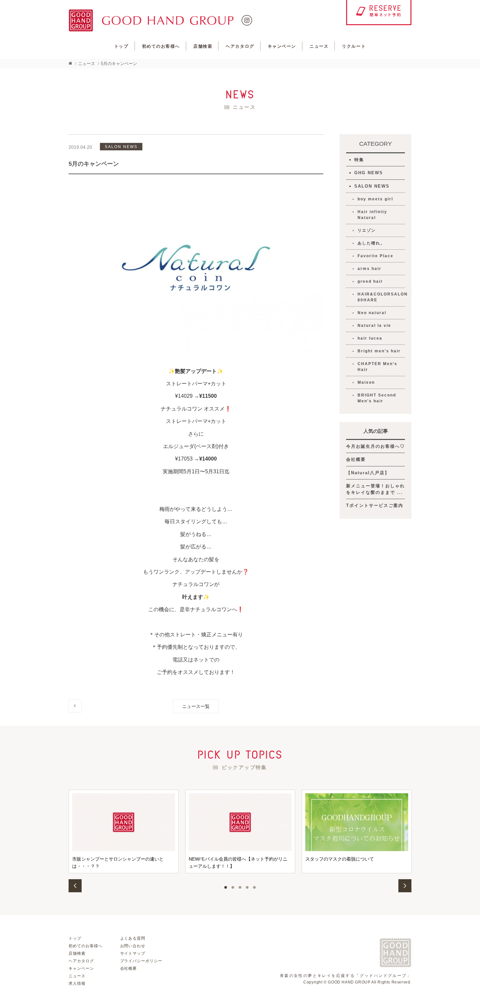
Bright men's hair (379, 351)
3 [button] (240, 887)
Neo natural (372, 312)
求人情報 (77, 983)
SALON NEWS (372, 186)
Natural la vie (374, 325)
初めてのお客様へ (161, 46)
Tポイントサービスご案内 (374, 505)
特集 (359, 159)
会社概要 (356, 459)
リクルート (354, 46)
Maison (366, 382)
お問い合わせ (133, 946)
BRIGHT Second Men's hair (377, 398)
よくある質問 (133, 938)
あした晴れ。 (371, 243)
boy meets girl (375, 199)
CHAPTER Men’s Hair (377, 366)
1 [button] (225, 887)
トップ (121, 46)
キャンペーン (282, 46)
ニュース (319, 46)
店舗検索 (202, 46)
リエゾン (367, 230)
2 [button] (233, 887)
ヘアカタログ (240, 46)
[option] (123, 831)
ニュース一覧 (196, 706)
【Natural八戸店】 (368, 472)
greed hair (370, 281)
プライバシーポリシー (141, 961)
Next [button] (404, 885)
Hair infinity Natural (372, 215)
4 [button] (247, 887)
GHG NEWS (368, 172)
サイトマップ (133, 953)
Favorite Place (375, 256)
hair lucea (370, 338)
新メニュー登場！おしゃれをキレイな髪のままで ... (375, 489)
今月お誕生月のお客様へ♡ (375, 446)
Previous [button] (75, 885)
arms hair (369, 268)
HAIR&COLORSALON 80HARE (381, 297)
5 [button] (254, 887)
